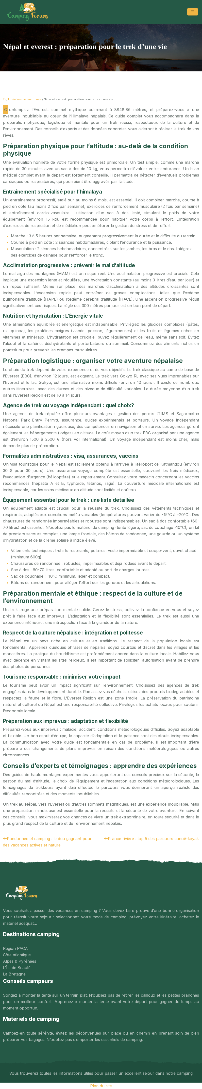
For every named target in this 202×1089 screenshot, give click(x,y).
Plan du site (101, 1085)
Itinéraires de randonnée (24, 99)
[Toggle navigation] (192, 12)
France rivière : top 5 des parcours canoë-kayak (153, 838)
